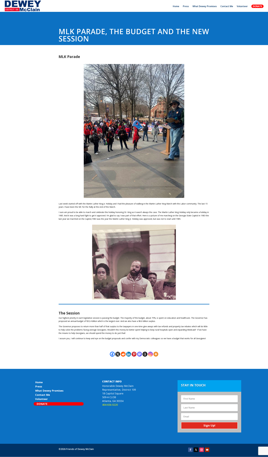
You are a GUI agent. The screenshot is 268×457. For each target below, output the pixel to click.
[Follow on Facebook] (190, 450)
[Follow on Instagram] (201, 450)
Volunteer (242, 6)
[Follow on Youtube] (207, 450)
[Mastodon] (139, 354)
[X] (117, 354)
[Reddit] (123, 354)
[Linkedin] (128, 354)
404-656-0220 (110, 404)
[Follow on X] (196, 450)
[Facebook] (112, 354)
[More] (155, 354)
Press (186, 6)
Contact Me (226, 6)
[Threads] (145, 354)
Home (176, 6)
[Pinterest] (134, 354)
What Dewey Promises (204, 6)
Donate (257, 6)
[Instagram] (150, 354)
